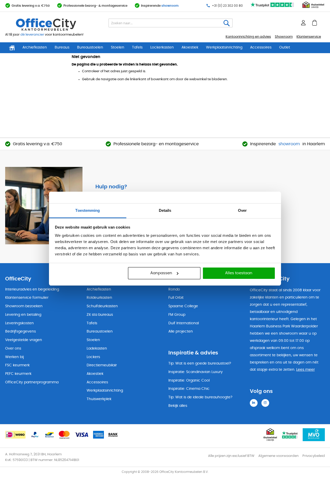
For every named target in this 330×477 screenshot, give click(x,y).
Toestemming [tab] (87, 210)
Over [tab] (242, 210)
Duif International (183, 323)
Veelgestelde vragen (23, 340)
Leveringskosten (19, 323)
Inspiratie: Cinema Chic (189, 389)
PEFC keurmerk (18, 374)
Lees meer (305, 369)
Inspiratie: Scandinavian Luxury (195, 372)
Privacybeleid (313, 456)
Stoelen (117, 47)
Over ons (13, 348)
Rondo (174, 289)
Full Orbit (176, 298)
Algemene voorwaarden (278, 456)
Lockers (93, 357)
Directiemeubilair (102, 365)
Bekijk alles (177, 406)
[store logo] (58, 24)
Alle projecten (180, 331)
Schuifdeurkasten (102, 306)
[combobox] (171, 23)
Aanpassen (161, 273)
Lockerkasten (162, 47)
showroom (170, 5)
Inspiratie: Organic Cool (189, 380)
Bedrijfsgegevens (20, 331)
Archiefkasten (34, 47)
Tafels (137, 47)
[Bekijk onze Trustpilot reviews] (272, 7)
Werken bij (14, 357)
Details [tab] (165, 210)
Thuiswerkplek (99, 399)
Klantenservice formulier (26, 298)
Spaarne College (183, 306)
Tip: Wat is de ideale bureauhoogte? (200, 397)
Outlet (284, 47)
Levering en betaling (23, 315)
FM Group (176, 315)
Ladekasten (97, 348)
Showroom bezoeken (24, 306)
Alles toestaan (238, 273)
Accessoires (260, 47)
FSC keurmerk (17, 365)
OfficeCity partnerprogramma (32, 382)
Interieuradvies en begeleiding (32, 289)
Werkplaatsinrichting (224, 47)
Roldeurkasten (99, 298)
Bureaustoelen (90, 47)
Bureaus (62, 47)
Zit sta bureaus (100, 315)
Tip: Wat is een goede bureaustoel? (199, 363)
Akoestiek (190, 47)
